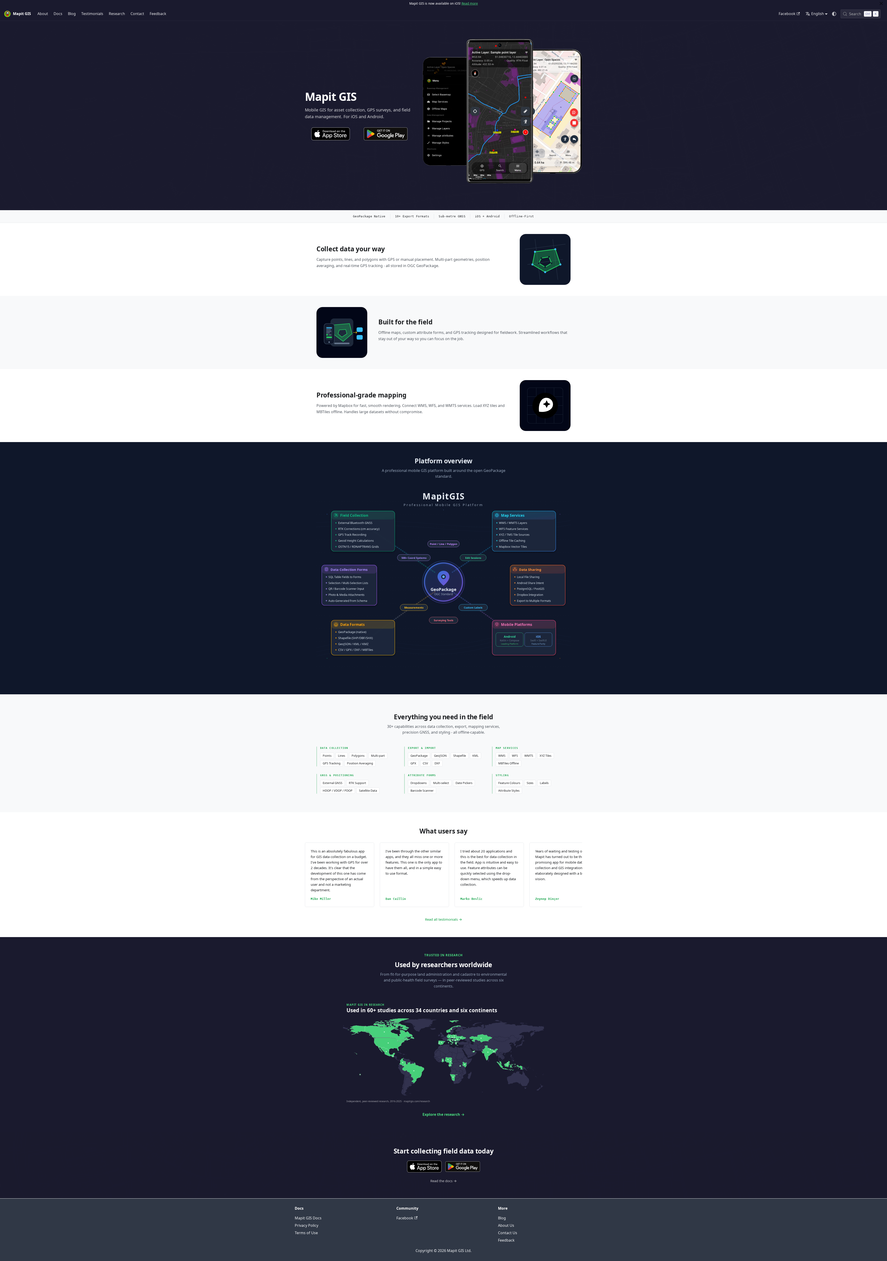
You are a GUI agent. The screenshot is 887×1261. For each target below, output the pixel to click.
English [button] (817, 13)
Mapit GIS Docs (308, 1218)
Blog (72, 13)
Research (117, 13)
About (42, 13)
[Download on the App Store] (330, 133)
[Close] (881, 3)
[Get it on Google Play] (385, 133)
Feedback (158, 13)
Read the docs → (443, 1180)
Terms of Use (306, 1232)
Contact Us (507, 1232)
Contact (137, 13)
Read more (470, 3)
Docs (58, 13)
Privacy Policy (306, 1225)
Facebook (787, 13)
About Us (506, 1225)
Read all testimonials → (443, 919)
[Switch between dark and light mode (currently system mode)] (834, 14)
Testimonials (92, 13)
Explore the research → (443, 1114)
